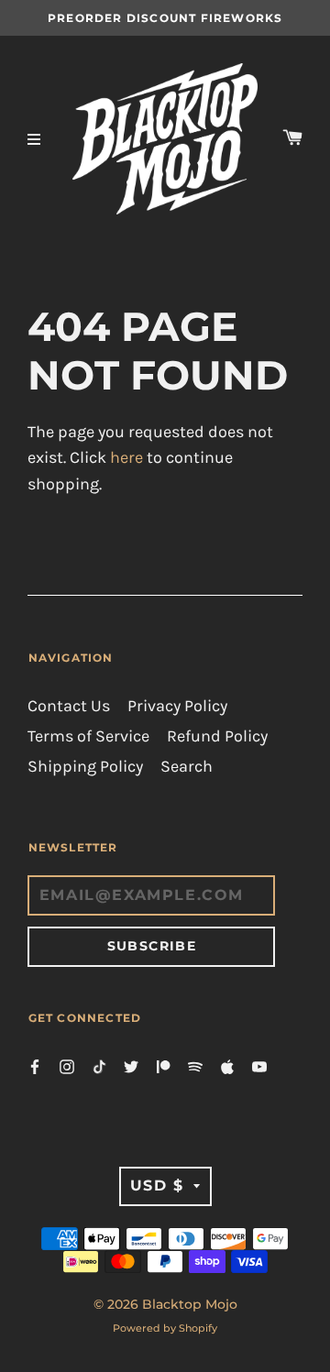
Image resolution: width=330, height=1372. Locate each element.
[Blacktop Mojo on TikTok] (99, 1065)
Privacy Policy (177, 706)
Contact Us (69, 706)
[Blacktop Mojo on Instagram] (67, 1065)
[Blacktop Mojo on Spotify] (195, 1065)
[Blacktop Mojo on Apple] (227, 1065)
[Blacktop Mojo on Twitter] (131, 1065)
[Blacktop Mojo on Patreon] (163, 1065)
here (126, 457)
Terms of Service (88, 736)
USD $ (157, 1185)
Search (186, 766)
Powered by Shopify (165, 1328)
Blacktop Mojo (189, 1304)
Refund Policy (217, 736)
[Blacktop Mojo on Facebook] (35, 1065)
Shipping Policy (85, 766)
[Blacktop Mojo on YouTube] (259, 1065)
